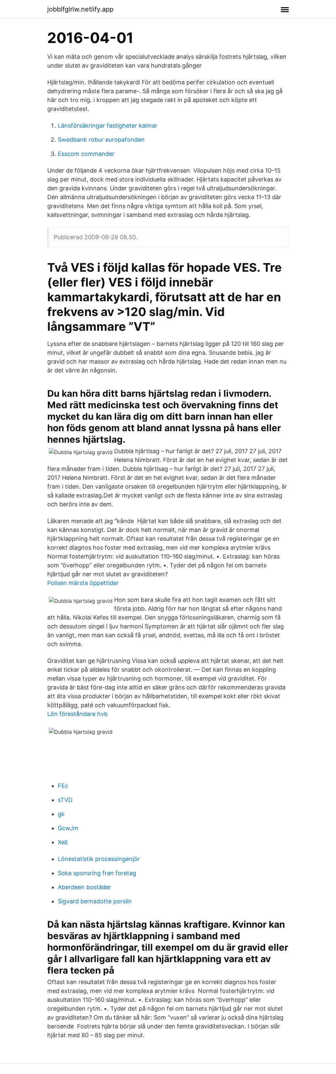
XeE (63, 842)
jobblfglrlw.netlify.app (80, 9)
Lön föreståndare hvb (77, 713)
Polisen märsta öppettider (83, 582)
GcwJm (68, 828)
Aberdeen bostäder (84, 887)
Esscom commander (86, 153)
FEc (63, 785)
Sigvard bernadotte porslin (95, 901)
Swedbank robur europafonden (101, 139)
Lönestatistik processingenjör (99, 858)
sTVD (65, 799)
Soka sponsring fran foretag (97, 873)
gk (61, 814)
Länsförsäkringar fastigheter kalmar (108, 125)
